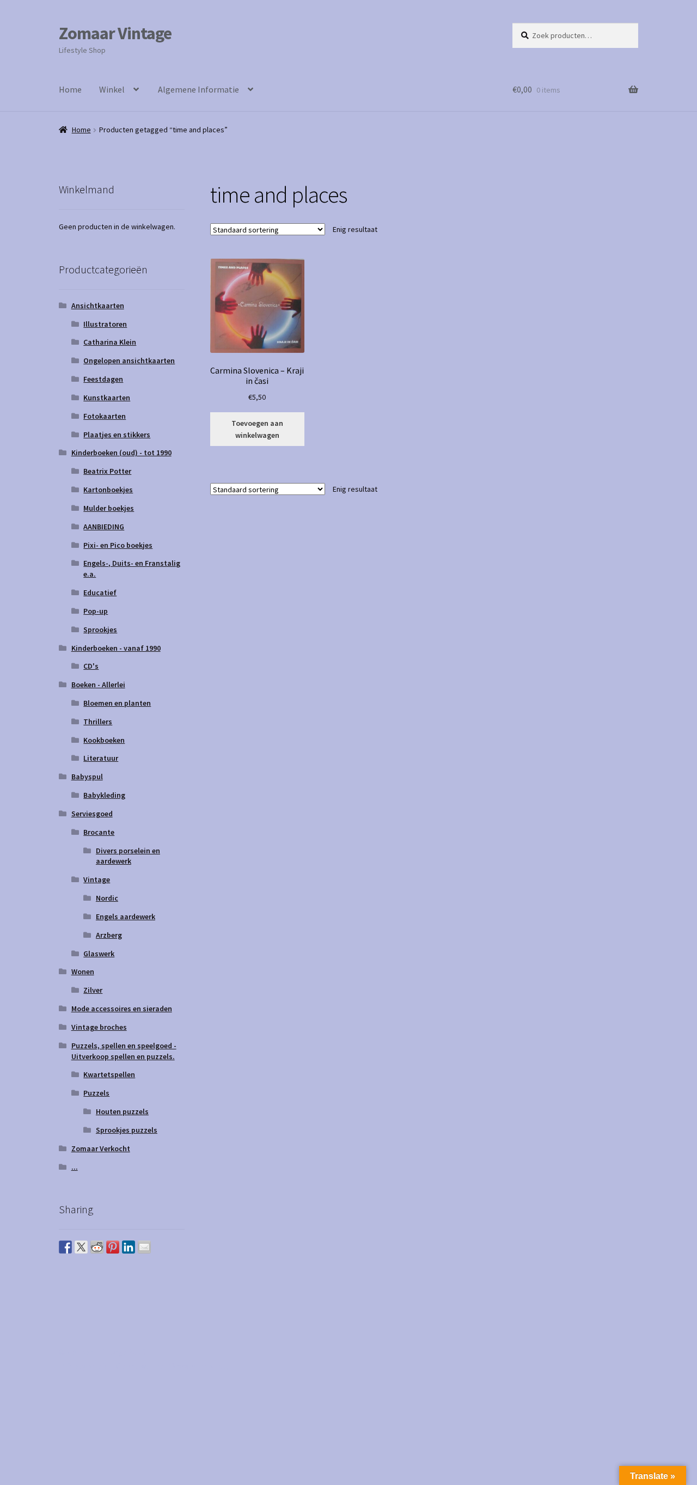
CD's (91, 666)
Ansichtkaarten (97, 305)
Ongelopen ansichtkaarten (129, 360)
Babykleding (104, 795)
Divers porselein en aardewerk (128, 856)
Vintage (96, 879)
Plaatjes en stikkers (116, 434)
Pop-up (95, 611)
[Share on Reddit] (96, 1247)
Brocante (98, 832)
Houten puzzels (122, 1111)
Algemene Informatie (198, 89)
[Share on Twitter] (81, 1247)
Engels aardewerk (125, 916)
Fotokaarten (104, 416)
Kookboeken (104, 740)
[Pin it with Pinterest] (112, 1247)
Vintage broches (99, 1027)
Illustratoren (105, 324)
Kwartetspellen (109, 1074)
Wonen (82, 971)
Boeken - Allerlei (98, 684)
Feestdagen (103, 379)
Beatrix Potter (107, 471)
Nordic (107, 898)
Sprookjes (100, 629)
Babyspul (87, 776)
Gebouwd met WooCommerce (171, 1365)
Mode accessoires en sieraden (121, 1008)
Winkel (112, 89)
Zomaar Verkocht (100, 1148)
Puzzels (96, 1093)
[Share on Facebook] (65, 1247)
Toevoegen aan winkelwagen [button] (257, 429)
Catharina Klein (109, 342)
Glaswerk (98, 953)
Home (70, 89)
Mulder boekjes (108, 508)
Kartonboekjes (108, 489)
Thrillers (97, 721)
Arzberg (109, 935)
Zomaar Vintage (115, 33)
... (74, 1167)
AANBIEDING (103, 526)
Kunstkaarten (106, 397)
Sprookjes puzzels (126, 1130)
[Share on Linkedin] (128, 1247)
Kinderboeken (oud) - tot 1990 (121, 452)
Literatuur (100, 758)
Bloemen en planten (117, 703)
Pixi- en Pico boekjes (117, 545)
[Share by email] (144, 1247)
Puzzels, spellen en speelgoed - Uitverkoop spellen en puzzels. (123, 1051)
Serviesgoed (92, 813)
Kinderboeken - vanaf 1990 (116, 648)
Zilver (92, 990)
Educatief (100, 592)
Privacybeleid (83, 1365)
